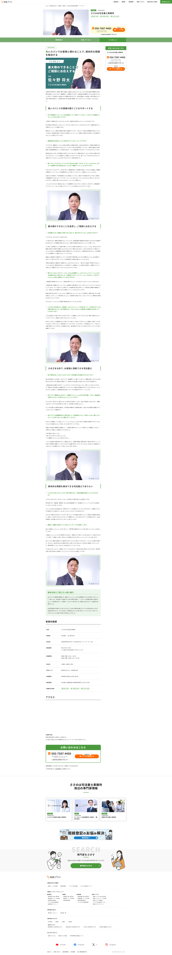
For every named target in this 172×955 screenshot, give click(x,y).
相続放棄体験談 (82, 900)
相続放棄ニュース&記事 (83, 898)
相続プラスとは (51, 935)
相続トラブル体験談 (98, 900)
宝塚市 (64, 5)
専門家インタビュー (53, 913)
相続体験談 (63, 886)
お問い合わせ (57, 951)
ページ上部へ (168, 951)
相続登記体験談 (52, 900)
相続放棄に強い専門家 (83, 896)
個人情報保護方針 (82, 951)
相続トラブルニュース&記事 (99, 898)
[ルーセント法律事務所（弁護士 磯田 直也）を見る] (86, 809)
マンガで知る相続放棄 (83, 902)
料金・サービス (86, 40)
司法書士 (50, 921)
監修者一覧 (63, 913)
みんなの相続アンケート (86, 886)
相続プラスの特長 (63, 935)
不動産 (70, 921)
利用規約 (58, 769)
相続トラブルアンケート (98, 904)
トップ (47, 5)
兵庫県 (59, 5)
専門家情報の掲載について (76, 935)
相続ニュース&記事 (52, 886)
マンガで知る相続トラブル (99, 902)
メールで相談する (88, 756)
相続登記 (116, 2)
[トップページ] (6, 2)
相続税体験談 (66, 900)
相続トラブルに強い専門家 (99, 896)
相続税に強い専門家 (68, 896)
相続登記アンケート (53, 904)
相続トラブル (140, 2)
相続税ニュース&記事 (68, 898)
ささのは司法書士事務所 (72, 5)
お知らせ (49, 951)
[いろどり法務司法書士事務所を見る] (59, 809)
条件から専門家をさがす (90, 927)
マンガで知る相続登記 (53, 902)
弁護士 (63, 921)
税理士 (57, 921)
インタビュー (113, 40)
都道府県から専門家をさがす (55, 927)
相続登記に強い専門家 (53, 896)
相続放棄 (131, 2)
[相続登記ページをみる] (86, 834)
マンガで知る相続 (73, 886)
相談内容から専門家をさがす (73, 927)
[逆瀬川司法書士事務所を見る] (113, 809)
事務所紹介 (59, 40)
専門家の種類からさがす (106, 927)
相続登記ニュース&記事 (54, 898)
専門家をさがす (166, 2)
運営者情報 (66, 951)
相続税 (123, 2)
